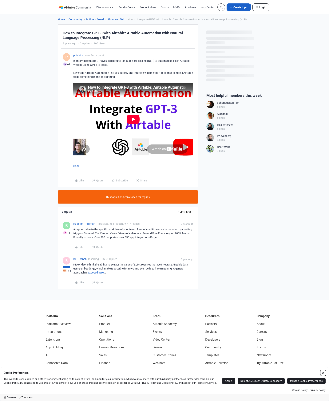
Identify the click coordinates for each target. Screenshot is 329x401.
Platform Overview (58, 324)
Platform (52, 316)
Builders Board (95, 19)
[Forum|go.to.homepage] (75, 7)
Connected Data (57, 363)
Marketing (106, 332)
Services (211, 332)
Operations (106, 339)
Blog (260, 339)
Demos (157, 347)
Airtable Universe (216, 363)
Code (76, 166)
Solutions (105, 316)
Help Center (207, 7)
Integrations (54, 332)
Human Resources (111, 347)
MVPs (176, 7)
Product (104, 324)
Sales (103, 355)
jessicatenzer (225, 125)
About (261, 324)
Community (75, 19)
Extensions (53, 339)
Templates (212, 355)
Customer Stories (164, 355)
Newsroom (264, 355)
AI (47, 355)
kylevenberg (224, 136)
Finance (104, 363)
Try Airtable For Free (270, 363)
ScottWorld (224, 147)
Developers (212, 339)
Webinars (159, 363)
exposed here (96, 272)
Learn (157, 316)
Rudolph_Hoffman (84, 223)
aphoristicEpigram (228, 102)
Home (61, 19)
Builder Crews (126, 7)
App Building (54, 347)
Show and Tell (115, 19)
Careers (262, 332)
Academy (190, 7)
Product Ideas (148, 7)
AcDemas (222, 113)
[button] (239, 7)
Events (165, 7)
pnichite (78, 55)
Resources (212, 316)
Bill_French (80, 259)
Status (261, 347)
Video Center (161, 339)
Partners (211, 324)
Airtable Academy (165, 324)
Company (263, 316)
